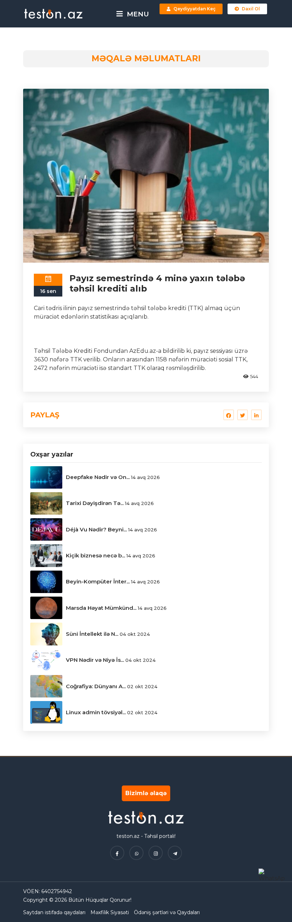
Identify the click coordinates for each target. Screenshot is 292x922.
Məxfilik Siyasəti (109, 912)
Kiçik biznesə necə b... (95, 555)
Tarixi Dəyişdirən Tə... (95, 503)
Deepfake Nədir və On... (98, 477)
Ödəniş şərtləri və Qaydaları (167, 912)
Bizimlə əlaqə (146, 793)
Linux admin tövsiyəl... (96, 712)
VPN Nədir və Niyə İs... (95, 659)
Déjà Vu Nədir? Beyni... (96, 529)
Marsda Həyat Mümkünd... (101, 607)
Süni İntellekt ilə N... (92, 633)
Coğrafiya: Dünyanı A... (96, 686)
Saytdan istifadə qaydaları (54, 912)
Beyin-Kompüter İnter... (98, 581)
